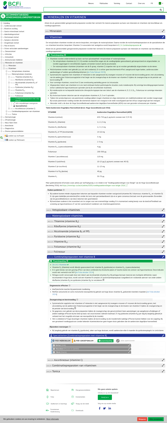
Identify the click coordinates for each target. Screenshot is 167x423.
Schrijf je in (105, 397)
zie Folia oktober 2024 (84, 272)
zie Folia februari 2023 (96, 72)
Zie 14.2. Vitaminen (59, 264)
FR (152, 3)
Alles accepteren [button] (155, 419)
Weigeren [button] (142, 419)
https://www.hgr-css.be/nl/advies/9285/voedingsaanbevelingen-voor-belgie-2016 (93, 185)
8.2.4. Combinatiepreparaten (129, 45)
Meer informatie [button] (52, 419)
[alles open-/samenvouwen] (129, 345)
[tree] (19, 77)
